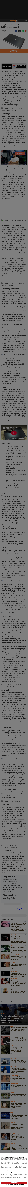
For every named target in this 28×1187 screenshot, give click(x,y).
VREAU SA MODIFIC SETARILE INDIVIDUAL (14, 1184)
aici (7, 1167)
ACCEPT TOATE (14, 1182)
